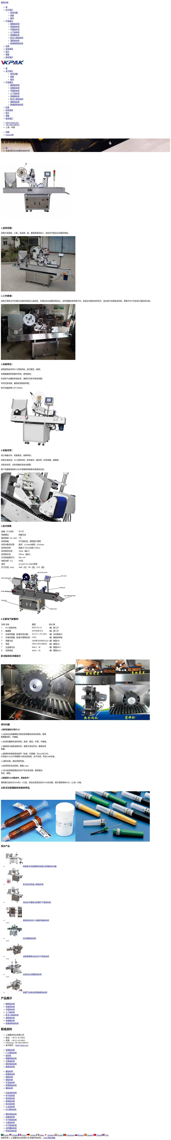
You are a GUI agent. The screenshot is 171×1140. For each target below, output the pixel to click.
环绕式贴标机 (11, 1131)
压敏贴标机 (10, 1117)
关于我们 (9, 10)
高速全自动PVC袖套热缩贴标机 (36, 920)
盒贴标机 (9, 1071)
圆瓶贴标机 (15, 24)
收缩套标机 (15, 35)
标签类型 (9, 49)
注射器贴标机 (11, 1128)
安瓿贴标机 (10, 1050)
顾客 (12, 15)
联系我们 (9, 57)
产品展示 (9, 21)
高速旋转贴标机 (16, 43)
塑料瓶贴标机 (11, 1114)
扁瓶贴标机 (10, 1067)
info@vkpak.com (12, 123)
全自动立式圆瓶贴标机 (32, 974)
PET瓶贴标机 (11, 1109)
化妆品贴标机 (11, 1093)
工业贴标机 (10, 1107)
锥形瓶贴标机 (11, 1064)
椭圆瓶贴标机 (11, 1058)
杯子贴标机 (10, 1096)
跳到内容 (4, 2)
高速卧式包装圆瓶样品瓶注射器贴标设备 (40, 866)
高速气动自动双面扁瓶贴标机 (35, 992)
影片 (7, 52)
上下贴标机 (15, 32)
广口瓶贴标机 (11, 1053)
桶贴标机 (9, 1088)
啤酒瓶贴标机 (11, 1085)
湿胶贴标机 (15, 41)
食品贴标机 (10, 1101)
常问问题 (14, 13)
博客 (7, 55)
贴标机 (8, 1056)
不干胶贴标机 (11, 1120)
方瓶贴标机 (10, 1061)
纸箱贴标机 (10, 1074)
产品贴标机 (10, 1083)
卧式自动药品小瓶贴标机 (33, 884)
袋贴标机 (9, 1077)
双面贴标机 (15, 27)
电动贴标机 (10, 1098)
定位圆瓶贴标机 (29, 938)
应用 (7, 46)
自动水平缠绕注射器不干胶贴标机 (37, 902)
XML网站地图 (49, 1138)
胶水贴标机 (10, 1104)
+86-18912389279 (12, 125)
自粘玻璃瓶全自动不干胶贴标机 (36, 956)
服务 (12, 18)
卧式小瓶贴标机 (16, 38)
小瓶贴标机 (10, 1123)
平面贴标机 (15, 29)
